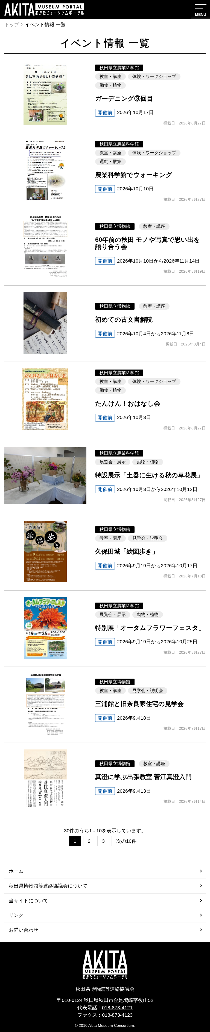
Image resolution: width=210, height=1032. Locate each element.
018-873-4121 (117, 1007)
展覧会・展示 (113, 462)
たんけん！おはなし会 (127, 403)
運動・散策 (110, 161)
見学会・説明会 (147, 538)
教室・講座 (110, 76)
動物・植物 (110, 85)
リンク (16, 915)
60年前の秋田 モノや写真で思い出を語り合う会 (147, 243)
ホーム (16, 871)
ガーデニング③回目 (124, 98)
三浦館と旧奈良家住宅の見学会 (139, 703)
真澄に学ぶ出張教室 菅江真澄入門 (143, 777)
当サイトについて (28, 900)
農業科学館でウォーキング (133, 174)
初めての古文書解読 (124, 319)
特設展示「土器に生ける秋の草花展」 (149, 475)
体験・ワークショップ (154, 76)
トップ (11, 24)
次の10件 (126, 841)
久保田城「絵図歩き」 (126, 551)
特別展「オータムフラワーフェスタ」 (150, 627)
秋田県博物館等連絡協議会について (48, 886)
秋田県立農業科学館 (119, 67)
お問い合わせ (23, 930)
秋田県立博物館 (115, 226)
